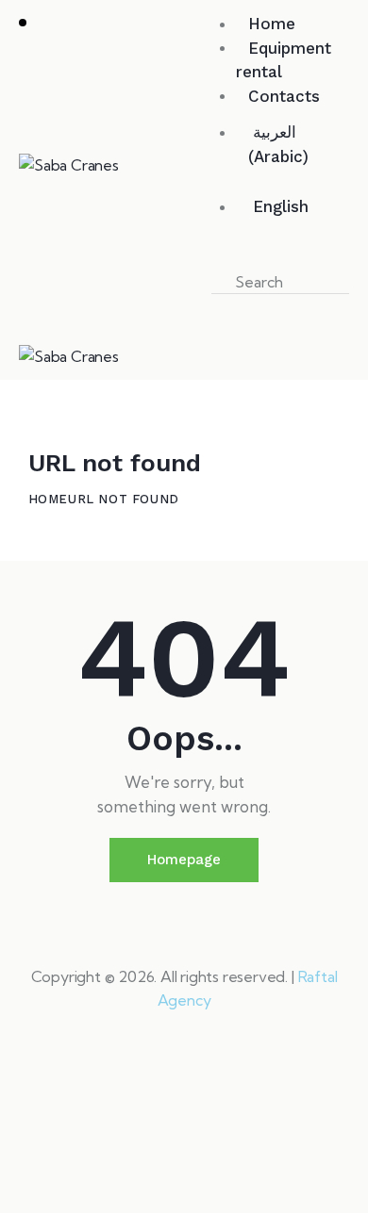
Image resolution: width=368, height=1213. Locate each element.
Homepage (184, 859)
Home (48, 499)
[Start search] (227, 306)
